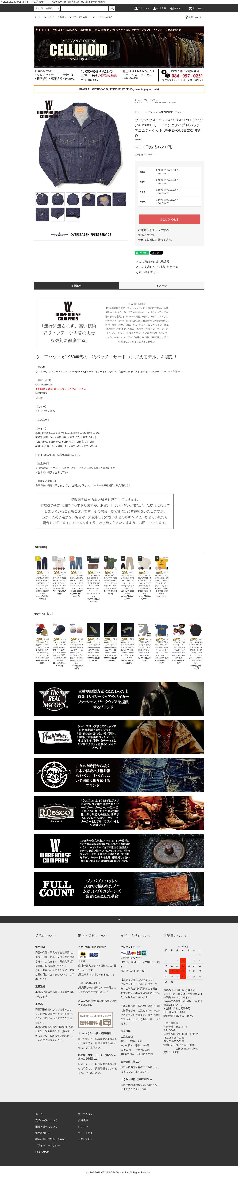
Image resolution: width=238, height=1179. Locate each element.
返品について (146, 234)
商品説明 (76, 285)
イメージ (161, 285)
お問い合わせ (195, 17)
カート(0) (198, 8)
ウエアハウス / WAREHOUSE (154, 102)
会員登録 (161, 8)
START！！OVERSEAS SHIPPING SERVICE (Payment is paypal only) (119, 89)
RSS (37, 1151)
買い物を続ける (148, 272)
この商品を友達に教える (154, 261)
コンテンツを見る (104, 17)
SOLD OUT (169, 219)
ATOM (45, 1151)
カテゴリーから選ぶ (56, 17)
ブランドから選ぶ (80, 17)
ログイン (178, 8)
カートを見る (85, 1132)
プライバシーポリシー (47, 1145)
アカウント (144, 8)
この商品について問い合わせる (158, 266)
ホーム (37, 17)
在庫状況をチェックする (153, 230)
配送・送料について (46, 1126)
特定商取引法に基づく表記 (155, 239)
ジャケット (156, 100)
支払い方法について (46, 1120)
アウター (146, 100)
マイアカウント (86, 1114)
